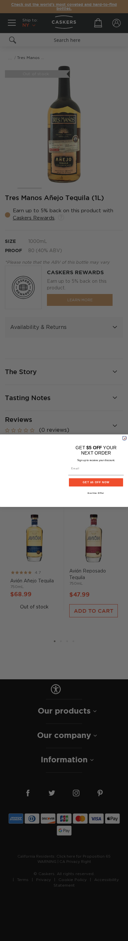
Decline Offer (96, 493)
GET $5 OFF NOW (96, 482)
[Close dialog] (124, 438)
